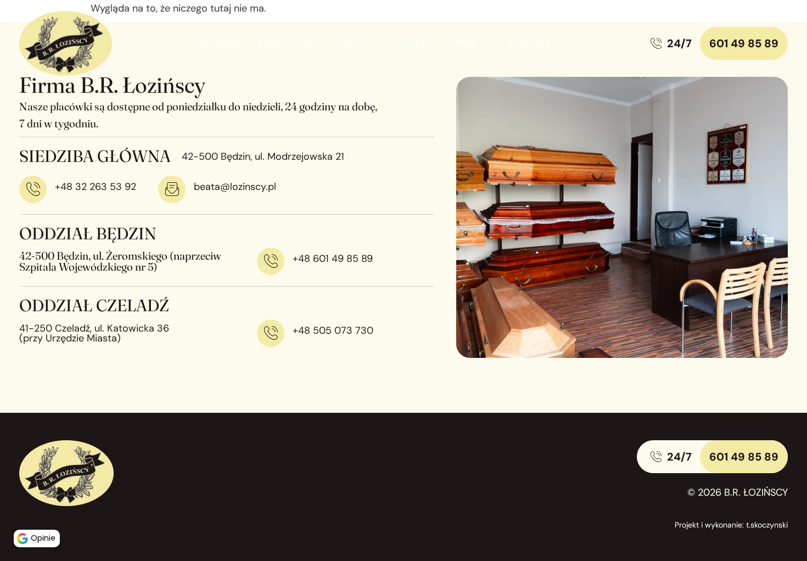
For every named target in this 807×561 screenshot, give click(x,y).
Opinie (463, 43)
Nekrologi (285, 43)
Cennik (413, 43)
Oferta (348, 43)
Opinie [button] (43, 537)
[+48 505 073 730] (270, 333)
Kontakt (529, 43)
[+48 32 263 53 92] (33, 189)
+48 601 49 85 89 (333, 258)
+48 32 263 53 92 (95, 186)
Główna (219, 43)
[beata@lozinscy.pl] (172, 189)
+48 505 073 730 (333, 330)
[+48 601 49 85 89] (270, 261)
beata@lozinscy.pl (235, 186)
